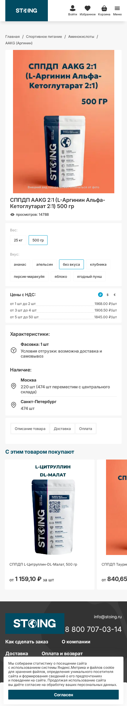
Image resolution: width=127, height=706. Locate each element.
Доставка (62, 428)
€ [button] (115, 294)
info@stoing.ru (108, 616)
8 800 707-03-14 (93, 630)
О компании (76, 642)
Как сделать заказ (26, 642)
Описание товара (30, 428)
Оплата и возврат (62, 653)
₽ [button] (101, 294)
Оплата (85, 428)
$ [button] (107, 294)
